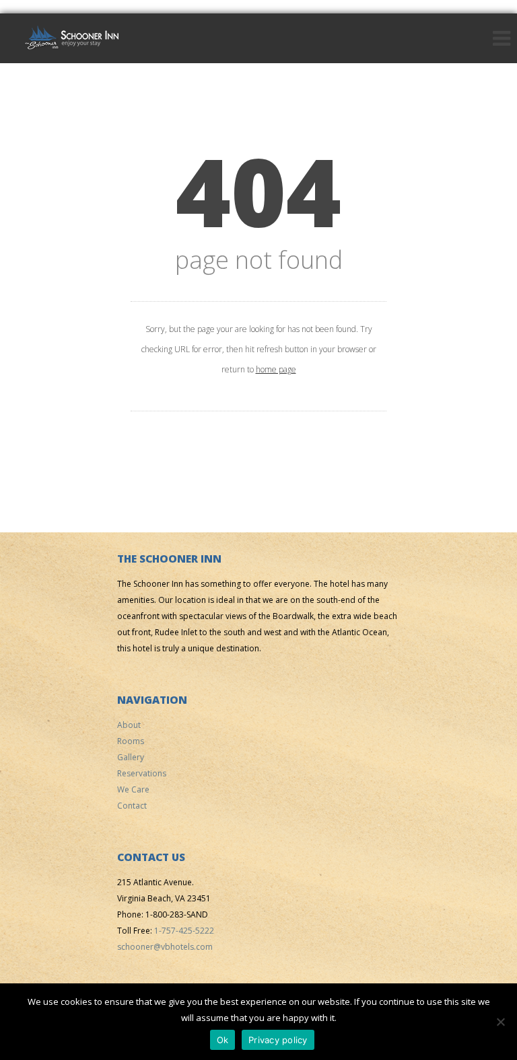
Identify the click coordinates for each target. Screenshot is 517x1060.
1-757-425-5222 (184, 930)
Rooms (130, 741)
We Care (133, 789)
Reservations (141, 773)
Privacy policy (278, 1039)
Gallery (130, 757)
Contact (132, 805)
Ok (223, 1039)
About (129, 725)
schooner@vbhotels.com (165, 946)
